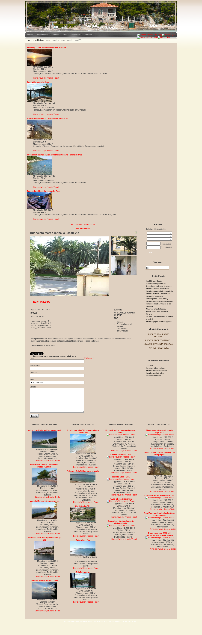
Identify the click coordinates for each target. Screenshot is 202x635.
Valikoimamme (41, 40)
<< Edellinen (76, 225)
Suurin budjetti (166, 247)
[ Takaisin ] (88, 358)
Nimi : (32, 358)
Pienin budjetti (166, 244)
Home (29, 40)
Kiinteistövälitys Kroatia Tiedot (46, 78)
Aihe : (32, 380)
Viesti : (33, 387)
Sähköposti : (35, 365)
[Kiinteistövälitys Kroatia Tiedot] (39, 65)
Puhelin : (34, 373)
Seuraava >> (89, 225)
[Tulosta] (136, 233)
